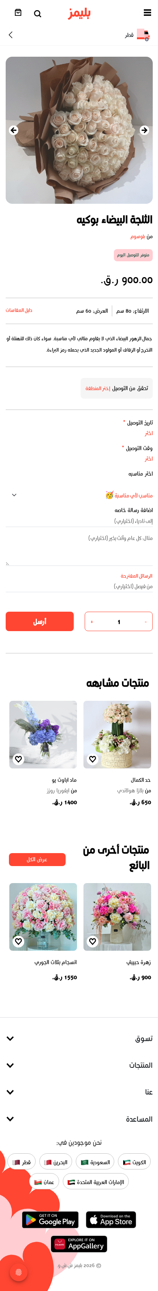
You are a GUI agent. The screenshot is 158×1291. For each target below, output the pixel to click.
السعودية (99, 1162)
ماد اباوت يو (64, 780)
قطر (25, 1162)
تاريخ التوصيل (138, 423)
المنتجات (141, 1065)
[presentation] (14, 130)
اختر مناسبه (140, 474)
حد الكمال (141, 780)
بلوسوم (137, 236)
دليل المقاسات (19, 310)
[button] (147, 14)
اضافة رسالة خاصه (134, 510)
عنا (149, 1092)
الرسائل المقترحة (137, 575)
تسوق (144, 1038)
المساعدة (139, 1119)
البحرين (59, 1162)
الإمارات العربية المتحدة (99, 1182)
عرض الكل (37, 859)
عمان (48, 1182)
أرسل (39, 621)
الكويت (138, 1162)
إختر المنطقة (98, 388)
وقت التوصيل (137, 448)
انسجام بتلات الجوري (55, 962)
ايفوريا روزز (62, 790)
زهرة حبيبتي (138, 962)
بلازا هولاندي (134, 790)
